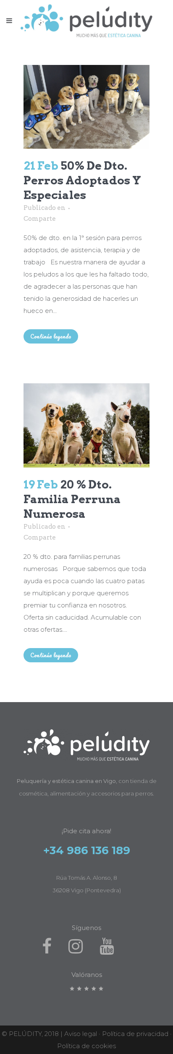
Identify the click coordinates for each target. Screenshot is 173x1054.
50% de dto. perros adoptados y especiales (82, 180)
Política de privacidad (135, 1034)
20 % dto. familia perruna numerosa (72, 499)
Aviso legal (80, 1034)
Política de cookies (86, 1046)
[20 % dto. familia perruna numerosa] (86, 425)
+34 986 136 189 (86, 850)
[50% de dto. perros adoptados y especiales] (86, 107)
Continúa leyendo (50, 336)
